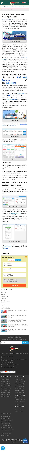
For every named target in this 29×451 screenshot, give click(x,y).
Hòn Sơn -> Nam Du (5, 392)
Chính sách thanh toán (6, 425)
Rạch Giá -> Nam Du (19, 386)
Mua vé (3, 294)
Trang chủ (3, 292)
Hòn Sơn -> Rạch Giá (6, 396)
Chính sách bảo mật (5, 416)
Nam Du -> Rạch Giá (19, 388)
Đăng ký (25, 342)
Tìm (14, 285)
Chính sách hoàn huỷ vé (6, 431)
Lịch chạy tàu (4, 296)
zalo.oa (6, 248)
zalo (9, 95)
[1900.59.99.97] (2, 3)
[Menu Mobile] (27, 2)
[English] (25, 2)
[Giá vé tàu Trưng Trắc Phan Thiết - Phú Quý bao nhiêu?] (4, 330)
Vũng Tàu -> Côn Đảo (6, 383)
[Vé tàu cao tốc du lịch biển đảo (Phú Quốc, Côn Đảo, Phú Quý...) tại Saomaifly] (14, 3)
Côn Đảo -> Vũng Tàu (6, 385)
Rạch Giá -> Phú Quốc (20, 397)
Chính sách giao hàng (6, 433)
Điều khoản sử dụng (5, 418)
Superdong (11, 83)
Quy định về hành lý (5, 435)
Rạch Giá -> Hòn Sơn (6, 394)
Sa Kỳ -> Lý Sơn (18, 409)
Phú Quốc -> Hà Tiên (20, 403)
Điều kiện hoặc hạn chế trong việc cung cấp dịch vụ (7, 428)
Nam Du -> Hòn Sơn (5, 390)
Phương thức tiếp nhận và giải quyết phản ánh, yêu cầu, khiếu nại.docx (7, 422)
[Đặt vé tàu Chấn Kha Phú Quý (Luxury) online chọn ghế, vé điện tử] (4, 321)
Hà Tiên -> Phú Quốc (20, 401)
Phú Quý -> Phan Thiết (20, 379)
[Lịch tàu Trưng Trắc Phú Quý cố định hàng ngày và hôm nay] (4, 325)
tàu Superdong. (12, 125)
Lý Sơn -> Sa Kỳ (18, 411)
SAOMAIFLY (14, 442)
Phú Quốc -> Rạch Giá (20, 399)
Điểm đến (3, 298)
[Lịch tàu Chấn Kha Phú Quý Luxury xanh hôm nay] (4, 316)
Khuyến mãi (4, 303)
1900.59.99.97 (20, 93)
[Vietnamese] (23, 2)
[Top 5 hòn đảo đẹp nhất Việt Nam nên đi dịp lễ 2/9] (4, 311)
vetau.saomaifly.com (12, 99)
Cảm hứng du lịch (5, 300)
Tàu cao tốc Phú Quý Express (9, 19)
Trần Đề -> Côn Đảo (5, 379)
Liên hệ (3, 305)
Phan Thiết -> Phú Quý (20, 381)
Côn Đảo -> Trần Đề (5, 381)
